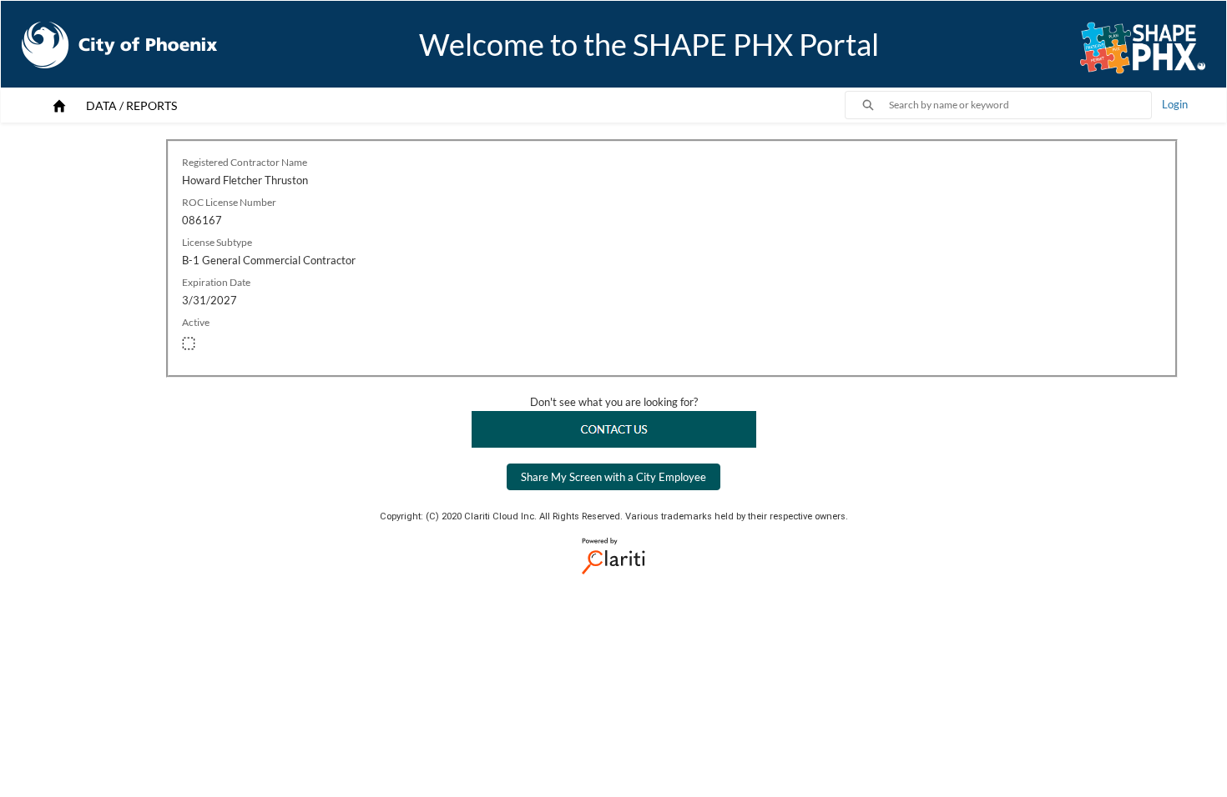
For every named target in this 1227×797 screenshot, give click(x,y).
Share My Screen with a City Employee (613, 477)
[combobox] (1020, 105)
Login (1175, 104)
